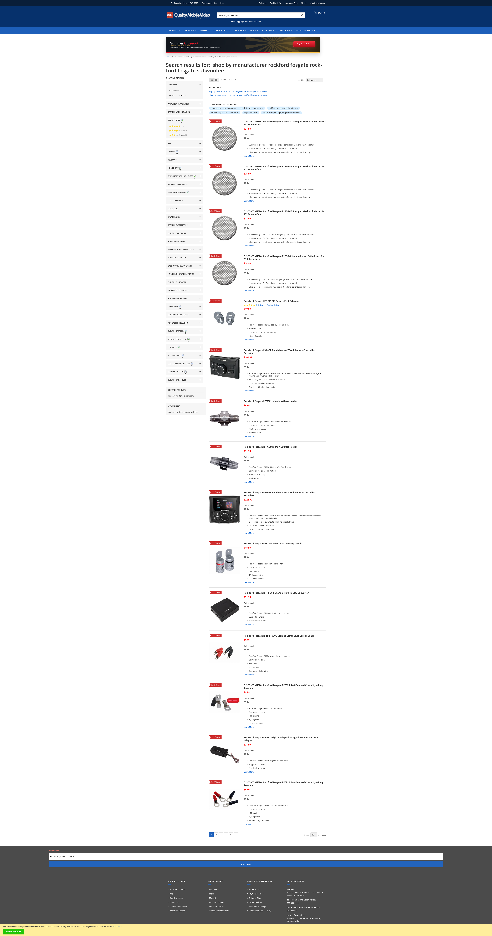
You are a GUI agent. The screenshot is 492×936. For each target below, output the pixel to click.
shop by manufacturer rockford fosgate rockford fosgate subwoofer (238, 95)
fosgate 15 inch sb (250, 113)
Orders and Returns (178, 906)
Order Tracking (255, 902)
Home (168, 57)
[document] (246, 929)
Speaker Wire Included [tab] (179, 112)
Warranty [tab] (172, 160)
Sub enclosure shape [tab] (178, 314)
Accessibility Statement (219, 910)
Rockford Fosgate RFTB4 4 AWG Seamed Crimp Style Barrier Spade (279, 635)
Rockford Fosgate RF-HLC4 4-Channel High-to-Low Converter (276, 592)
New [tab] (170, 143)
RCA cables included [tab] (178, 323)
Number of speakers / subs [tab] (181, 274)
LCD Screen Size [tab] (175, 200)
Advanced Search (177, 910)
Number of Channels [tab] (178, 290)
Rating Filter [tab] (174, 120)
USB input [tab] (172, 347)
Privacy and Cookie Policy (260, 910)
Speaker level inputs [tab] (178, 184)
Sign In (304, 3)
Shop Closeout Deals (303, 44)
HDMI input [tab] (173, 168)
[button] (245, 138)
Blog (222, 3)
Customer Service (209, 3)
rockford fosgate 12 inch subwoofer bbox (283, 108)
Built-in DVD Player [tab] (177, 233)
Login (211, 894)
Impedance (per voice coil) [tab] (180, 249)
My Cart (212, 898)
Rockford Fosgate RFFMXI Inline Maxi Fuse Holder (270, 401)
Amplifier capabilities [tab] (178, 104)
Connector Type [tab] (176, 372)
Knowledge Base (291, 3)
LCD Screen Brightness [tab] (179, 363)
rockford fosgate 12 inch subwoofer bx (224, 113)
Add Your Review (273, 305)
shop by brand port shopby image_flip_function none (281, 113)
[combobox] (261, 15)
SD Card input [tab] (174, 355)
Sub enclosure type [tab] (177, 298)
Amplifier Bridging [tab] (177, 192)
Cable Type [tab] (173, 306)
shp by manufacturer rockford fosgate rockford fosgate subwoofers (238, 91)
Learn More (249, 156)
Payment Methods (256, 894)
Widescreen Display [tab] (177, 339)
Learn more (117, 926)
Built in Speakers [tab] (176, 331)
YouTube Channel (177, 889)
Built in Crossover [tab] (177, 380)
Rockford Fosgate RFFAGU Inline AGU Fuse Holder (270, 446)
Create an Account (318, 3)
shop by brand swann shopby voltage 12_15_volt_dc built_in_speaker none (237, 108)
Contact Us (174, 902)
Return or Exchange (257, 906)
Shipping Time (255, 898)
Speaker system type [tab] (178, 225)
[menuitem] (173, 30)
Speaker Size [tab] (174, 217)
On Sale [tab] (171, 151)
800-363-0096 (192, 3)
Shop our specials (216, 906)
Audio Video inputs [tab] (177, 257)
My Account (214, 889)
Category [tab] (172, 84)
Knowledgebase (176, 898)
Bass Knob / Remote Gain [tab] (180, 266)
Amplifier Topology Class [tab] (180, 176)
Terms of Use (254, 889)
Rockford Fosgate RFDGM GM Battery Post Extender (271, 301)
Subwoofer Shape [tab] (176, 241)
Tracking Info (275, 3)
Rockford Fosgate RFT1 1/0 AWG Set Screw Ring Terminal (274, 543)
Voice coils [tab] (173, 208)
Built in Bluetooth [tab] (177, 282)
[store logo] (188, 15)
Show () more (176, 95)
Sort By (301, 80)
